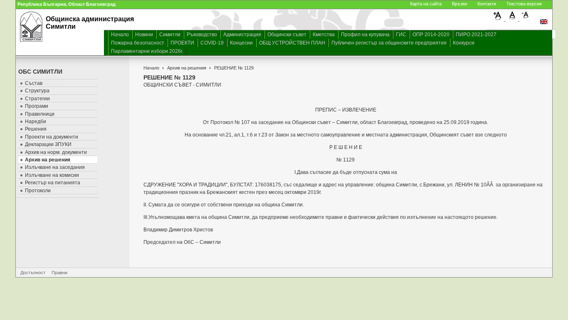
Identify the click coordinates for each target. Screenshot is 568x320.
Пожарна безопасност (137, 43)
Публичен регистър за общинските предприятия (389, 43)
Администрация (242, 34)
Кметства (324, 34)
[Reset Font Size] (512, 19)
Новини (144, 34)
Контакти (486, 3)
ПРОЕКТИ (182, 43)
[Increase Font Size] (499, 19)
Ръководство (202, 34)
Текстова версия (524, 3)
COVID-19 (212, 43)
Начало (120, 34)
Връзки (459, 3)
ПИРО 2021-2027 (476, 34)
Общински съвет (286, 34)
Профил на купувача (365, 34)
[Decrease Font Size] (525, 19)
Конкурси (463, 43)
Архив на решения (186, 67)
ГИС (401, 34)
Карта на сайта (426, 3)
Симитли (169, 34)
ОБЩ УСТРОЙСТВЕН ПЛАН (292, 43)
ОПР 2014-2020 (430, 34)
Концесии (241, 43)
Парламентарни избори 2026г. (147, 51)
